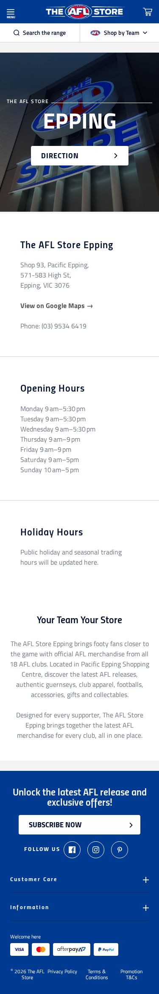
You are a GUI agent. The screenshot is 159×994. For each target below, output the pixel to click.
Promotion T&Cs (131, 974)
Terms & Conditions (97, 974)
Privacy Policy (62, 972)
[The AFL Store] (85, 11)
